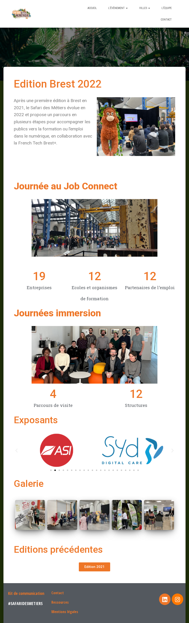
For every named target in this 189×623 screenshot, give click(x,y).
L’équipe (167, 8)
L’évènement (116, 8)
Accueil (92, 8)
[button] (51, 470)
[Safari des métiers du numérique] (22, 14)
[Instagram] (177, 599)
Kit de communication (26, 593)
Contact (166, 19)
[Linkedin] (165, 599)
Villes (143, 8)
